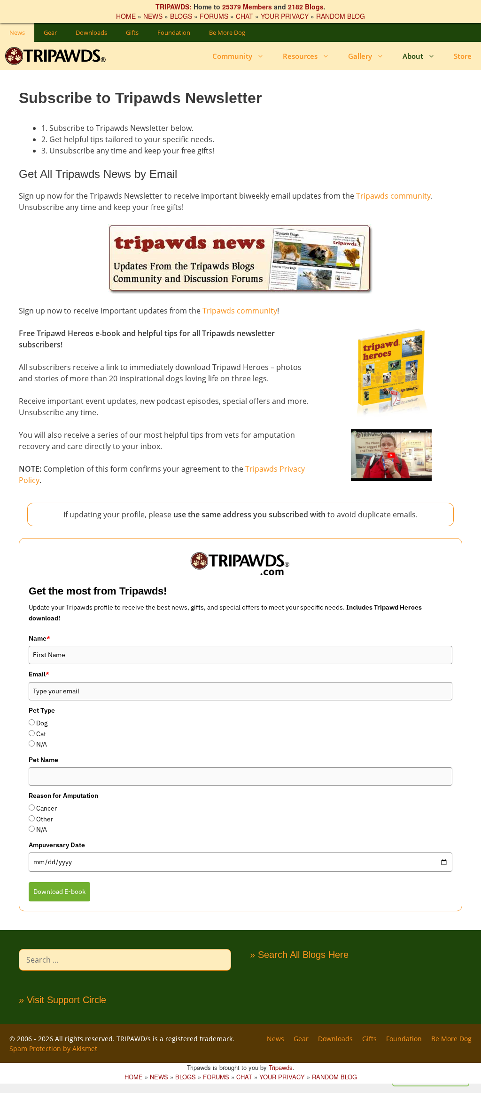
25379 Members (247, 6)
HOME (126, 16)
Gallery (360, 56)
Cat (41, 734)
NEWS (153, 16)
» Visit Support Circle (62, 1000)
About (413, 56)
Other (44, 819)
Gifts (132, 32)
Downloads (91, 32)
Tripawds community (393, 196)
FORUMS (214, 16)
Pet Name (43, 759)
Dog (41, 723)
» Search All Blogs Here (299, 954)
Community (232, 56)
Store (463, 56)
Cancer (46, 808)
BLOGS (181, 16)
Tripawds (281, 1067)
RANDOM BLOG (340, 16)
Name (39, 638)
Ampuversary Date (57, 845)
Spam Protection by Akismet (53, 1048)
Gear (50, 32)
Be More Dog (227, 32)
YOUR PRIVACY (285, 16)
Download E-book (59, 891)
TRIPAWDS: (173, 6)
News (17, 32)
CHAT (244, 16)
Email (39, 674)
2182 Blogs (306, 6)
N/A (41, 744)
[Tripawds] (57, 56)
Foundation (173, 32)
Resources (300, 56)
